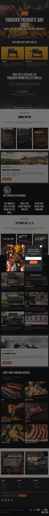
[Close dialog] (41, 246)
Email (26, 256)
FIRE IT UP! (33, 262)
